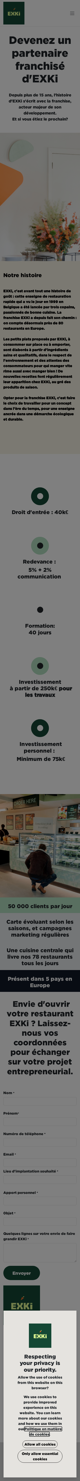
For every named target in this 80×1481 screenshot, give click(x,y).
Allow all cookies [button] (40, 1444)
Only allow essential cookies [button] (40, 1456)
